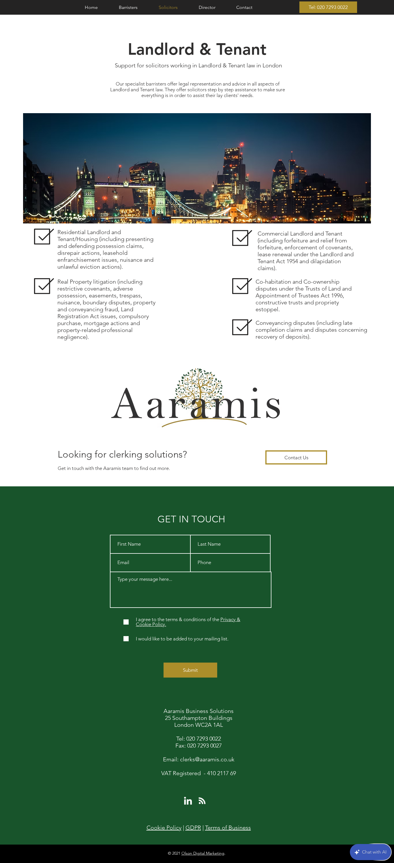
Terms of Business (228, 827)
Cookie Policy (164, 827)
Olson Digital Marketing (202, 853)
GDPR (193, 827)
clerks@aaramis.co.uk (207, 759)
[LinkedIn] (188, 800)
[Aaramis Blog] (202, 800)
